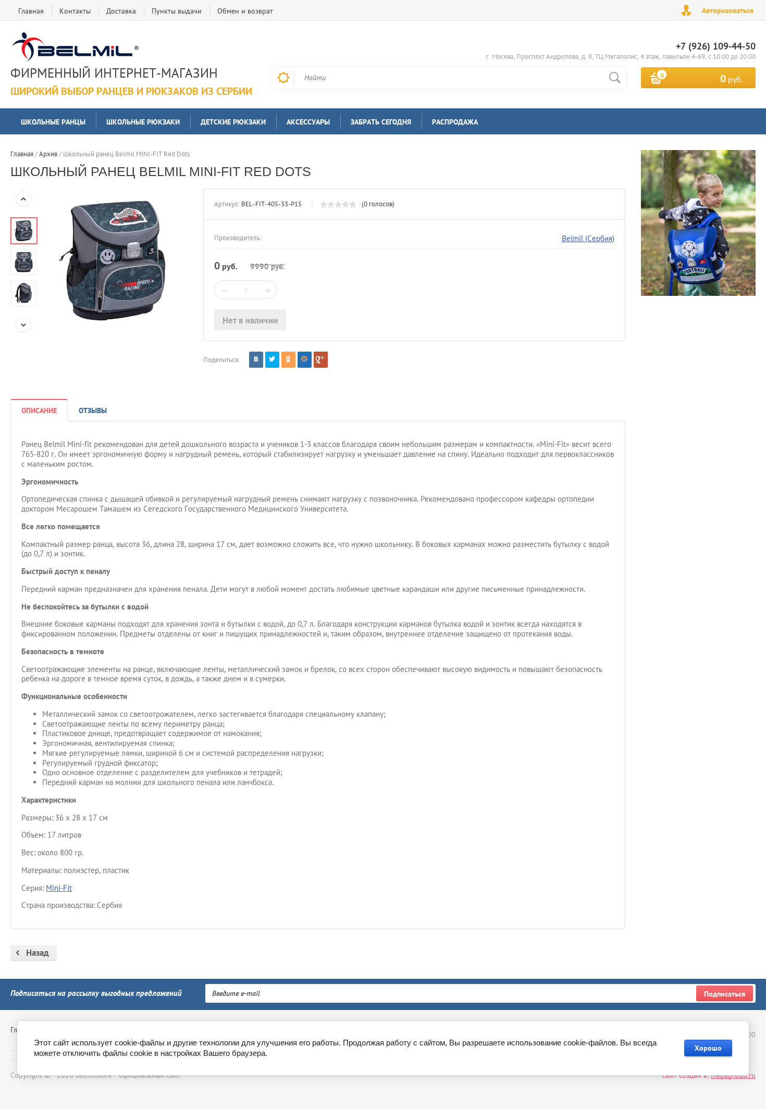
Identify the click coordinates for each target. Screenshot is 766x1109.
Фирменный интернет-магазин (114, 73)
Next (23, 325)
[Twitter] (272, 360)
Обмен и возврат (245, 11)
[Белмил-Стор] (128, 48)
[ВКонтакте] (256, 360)
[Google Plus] (321, 360)
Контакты (75, 11)
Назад (37, 952)
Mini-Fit (59, 888)
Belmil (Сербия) (588, 238)
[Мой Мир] (305, 360)
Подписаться (724, 994)
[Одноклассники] (288, 360)
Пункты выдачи (177, 11)
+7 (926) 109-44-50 (716, 46)
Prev (23, 199)
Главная (31, 11)
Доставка (121, 11)
